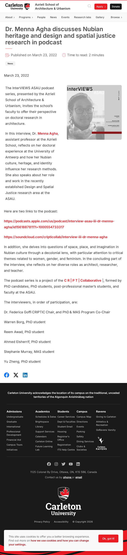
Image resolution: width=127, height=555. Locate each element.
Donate (116, 6)
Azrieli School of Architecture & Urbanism (52, 6)
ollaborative (82, 280)
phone (67, 477)
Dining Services (85, 441)
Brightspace (42, 421)
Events (80, 426)
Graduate (12, 421)
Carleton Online (43, 441)
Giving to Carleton (106, 416)
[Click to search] (89, 7)
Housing (61, 431)
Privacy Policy (42, 521)
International (13, 426)
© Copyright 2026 (82, 521)
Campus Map (84, 416)
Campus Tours (14, 444)
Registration (64, 444)
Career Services (66, 416)
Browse (115, 17)
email (78, 477)
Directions (82, 421)
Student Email (65, 426)
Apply (99, 6)
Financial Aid (14, 439)
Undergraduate (15, 416)
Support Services (44, 431)
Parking (81, 431)
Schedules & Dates (45, 416)
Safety (80, 436)
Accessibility (61, 521)
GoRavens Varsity (106, 429)
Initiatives (12, 449)
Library (39, 426)
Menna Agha (48, 133)
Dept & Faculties (66, 421)
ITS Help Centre (66, 449)
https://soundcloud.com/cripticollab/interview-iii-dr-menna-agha (55, 237)
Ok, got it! (108, 538)
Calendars (41, 436)
